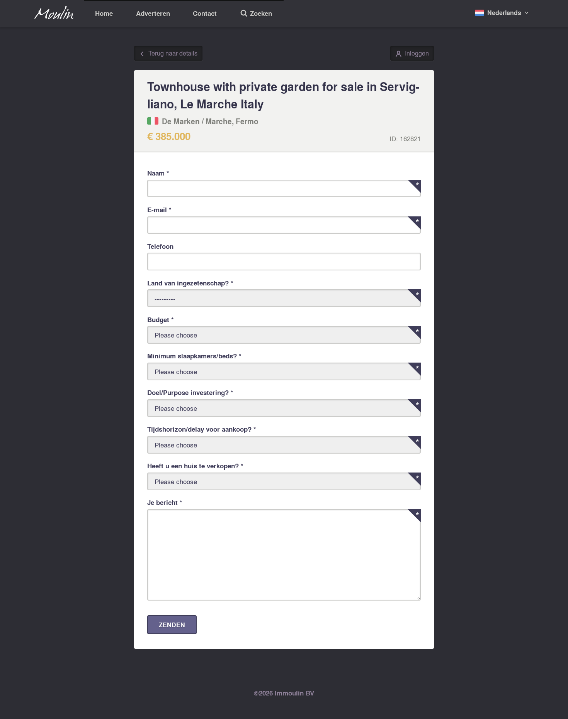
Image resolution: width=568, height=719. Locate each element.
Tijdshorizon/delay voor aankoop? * (201, 429)
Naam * (158, 173)
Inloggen (412, 54)
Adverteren (153, 13)
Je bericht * (164, 502)
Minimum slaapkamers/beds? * (194, 356)
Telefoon (160, 246)
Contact (205, 13)
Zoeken (256, 14)
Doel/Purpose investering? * (190, 392)
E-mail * (159, 209)
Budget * (160, 319)
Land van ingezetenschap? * (190, 283)
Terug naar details (168, 54)
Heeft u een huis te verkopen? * (195, 466)
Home (104, 13)
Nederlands (504, 12)
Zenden (172, 624)
